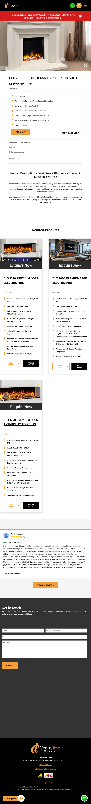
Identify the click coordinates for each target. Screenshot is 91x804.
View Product (11, 364)
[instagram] (50, 783)
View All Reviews (45, 585)
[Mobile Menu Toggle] (85, 6)
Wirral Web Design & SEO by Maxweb (28, 787)
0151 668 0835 (71, 133)
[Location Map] (45, 703)
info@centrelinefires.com (45, 768)
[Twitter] (40, 783)
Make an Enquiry (31, 364)
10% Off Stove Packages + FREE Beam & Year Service (49, 16)
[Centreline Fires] (12, 6)
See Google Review (11, 573)
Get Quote (21, 132)
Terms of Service (64, 789)
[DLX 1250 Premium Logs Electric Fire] (21, 260)
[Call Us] (72, 5)
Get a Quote (11, 798)
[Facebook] (19, 160)
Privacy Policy (52, 789)
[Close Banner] (80, 16)
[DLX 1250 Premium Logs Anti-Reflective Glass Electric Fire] (21, 402)
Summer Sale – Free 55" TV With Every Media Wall (37, 14)
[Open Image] (86, 66)
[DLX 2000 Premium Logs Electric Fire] (70, 260)
